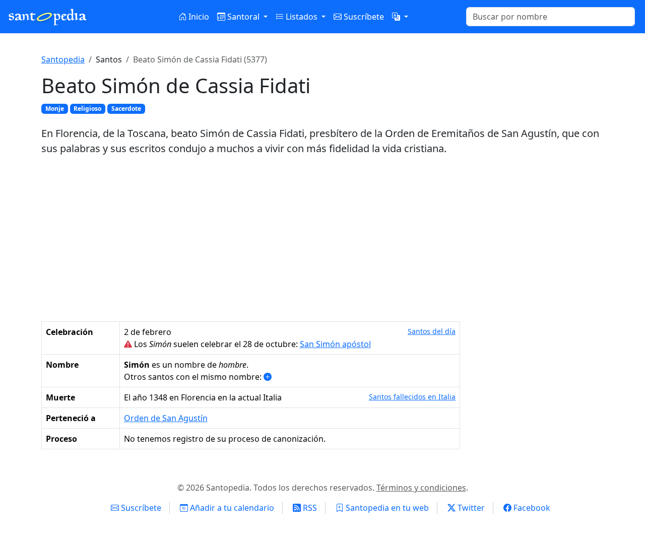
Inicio (197, 16)
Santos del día (432, 331)
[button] (400, 17)
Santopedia (63, 59)
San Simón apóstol (335, 344)
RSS (309, 507)
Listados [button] (301, 16)
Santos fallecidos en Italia (412, 396)
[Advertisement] (322, 238)
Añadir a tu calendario (231, 507)
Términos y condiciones (421, 487)
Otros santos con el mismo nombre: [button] (194, 376)
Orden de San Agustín (166, 418)
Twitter (470, 507)
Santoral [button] (243, 16)
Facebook (530, 507)
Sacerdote (126, 108)
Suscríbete (363, 16)
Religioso (87, 108)
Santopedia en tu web (386, 507)
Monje (54, 108)
